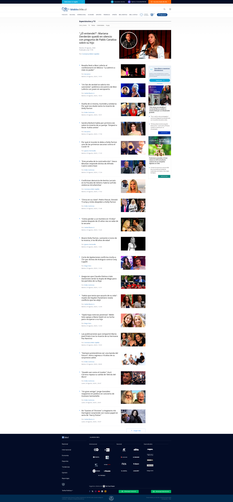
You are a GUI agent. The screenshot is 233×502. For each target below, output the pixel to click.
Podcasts (64, 14)
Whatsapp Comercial (130, 491)
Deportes (98, 14)
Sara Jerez (87, 74)
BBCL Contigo (133, 14)
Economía (91, 14)
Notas (93, 25)
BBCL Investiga (123, 14)
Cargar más (137, 430)
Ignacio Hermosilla (90, 151)
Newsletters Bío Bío (119, 2)
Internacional (81, 14)
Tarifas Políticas (67, 490)
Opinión (114, 14)
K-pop (107, 25)
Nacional (72, 14)
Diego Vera (87, 266)
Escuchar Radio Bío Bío (160, 2)
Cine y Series (83, 25)
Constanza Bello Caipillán (90, 54)
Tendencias (106, 14)
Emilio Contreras (89, 112)
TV (89, 25)
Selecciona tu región (71, 2)
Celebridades (100, 25)
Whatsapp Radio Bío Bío (162, 491)
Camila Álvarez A (89, 93)
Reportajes (65, 478)
